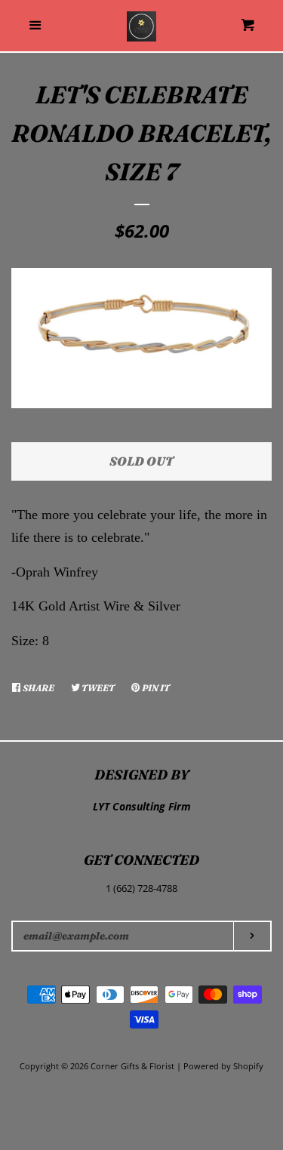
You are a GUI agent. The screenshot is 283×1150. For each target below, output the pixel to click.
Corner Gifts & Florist (134, 1066)
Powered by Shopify (223, 1066)
